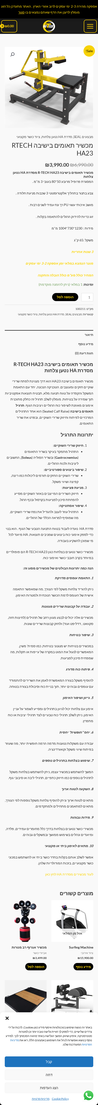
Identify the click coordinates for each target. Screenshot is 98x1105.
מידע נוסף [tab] (85, 344)
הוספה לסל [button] (36, 967)
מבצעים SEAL (83, 137)
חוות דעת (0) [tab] (84, 353)
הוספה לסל (65, 297)
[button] (7, 1018)
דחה (49, 1075)
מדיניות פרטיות (40, 1098)
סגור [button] (21, 12)
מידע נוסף (83, 967)
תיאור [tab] (89, 335)
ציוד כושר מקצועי (28, 137)
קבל (49, 1061)
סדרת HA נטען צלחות (57, 137)
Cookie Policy (60, 1098)
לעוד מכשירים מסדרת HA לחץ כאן (69, 874)
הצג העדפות (49, 1088)
